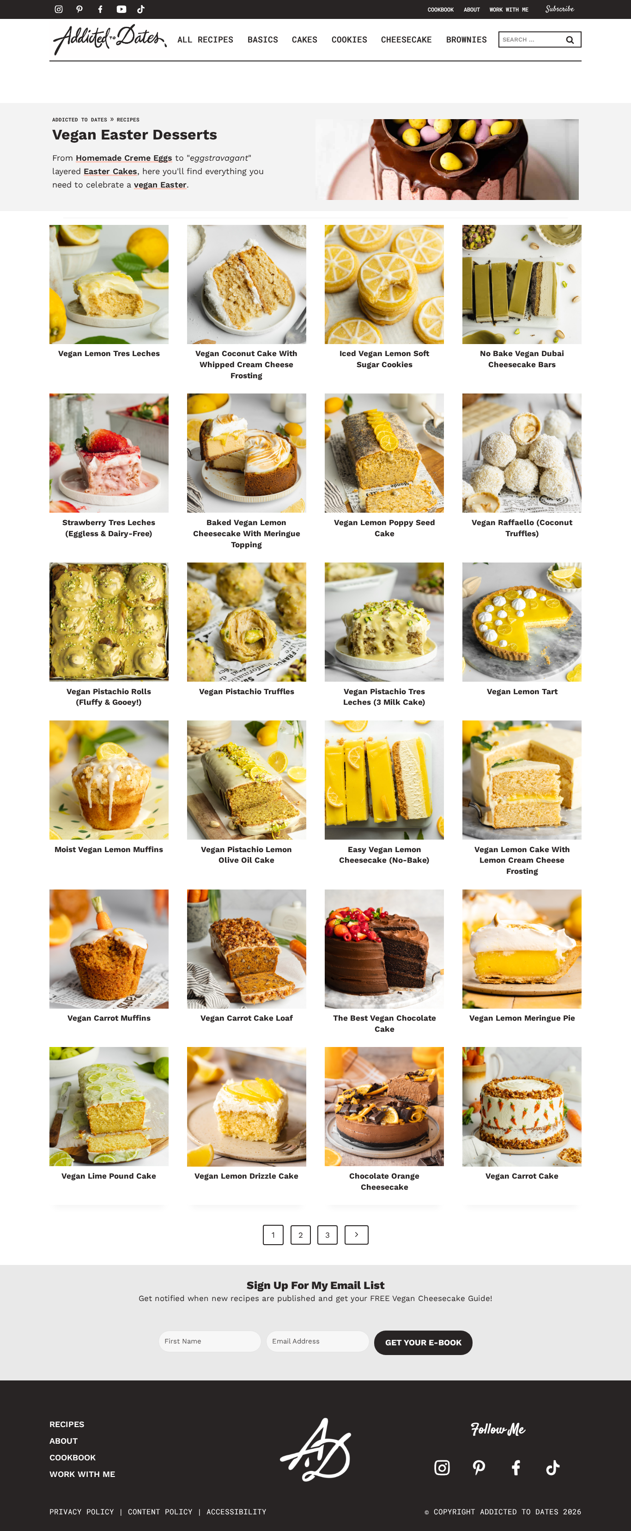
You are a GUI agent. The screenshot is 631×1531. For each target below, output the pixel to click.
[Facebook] (100, 9)
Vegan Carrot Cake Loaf (246, 1018)
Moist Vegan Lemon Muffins (109, 849)
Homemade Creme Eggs (124, 158)
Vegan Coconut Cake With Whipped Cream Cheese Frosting (246, 364)
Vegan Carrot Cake (521, 1175)
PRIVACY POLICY (81, 1511)
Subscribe (560, 9)
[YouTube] (121, 9)
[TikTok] (141, 9)
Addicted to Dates (79, 119)
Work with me (509, 9)
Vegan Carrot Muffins (109, 1018)
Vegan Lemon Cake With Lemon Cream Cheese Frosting (522, 860)
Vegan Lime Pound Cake (108, 1175)
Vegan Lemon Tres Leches (109, 353)
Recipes (128, 119)
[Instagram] (58, 9)
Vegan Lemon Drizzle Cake (246, 1175)
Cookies (349, 39)
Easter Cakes (110, 171)
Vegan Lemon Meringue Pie (522, 1018)
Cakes (304, 39)
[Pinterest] (79, 9)
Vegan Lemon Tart (522, 691)
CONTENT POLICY (160, 1511)
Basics (263, 39)
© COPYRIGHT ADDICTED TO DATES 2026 (503, 1511)
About (472, 9)
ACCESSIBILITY (236, 1511)
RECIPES (67, 1424)
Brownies (466, 39)
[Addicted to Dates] (109, 39)
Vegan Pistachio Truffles (246, 691)
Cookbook (441, 9)
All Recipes (205, 39)
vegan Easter (160, 184)
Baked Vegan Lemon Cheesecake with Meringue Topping (246, 533)
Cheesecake (406, 39)
